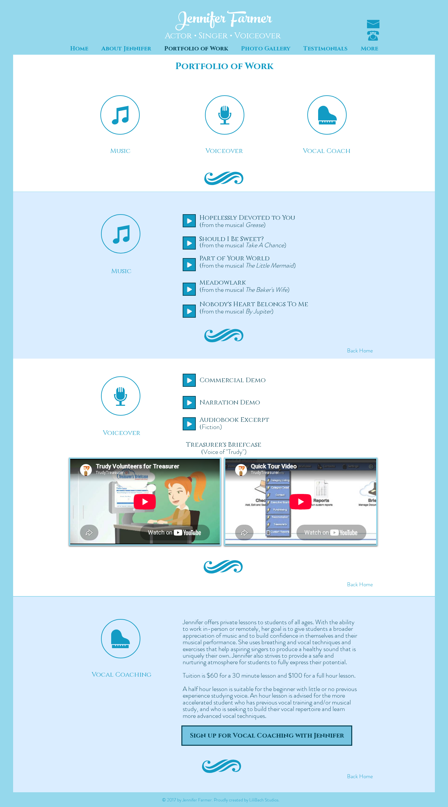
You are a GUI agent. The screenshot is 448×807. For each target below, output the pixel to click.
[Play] (189, 380)
